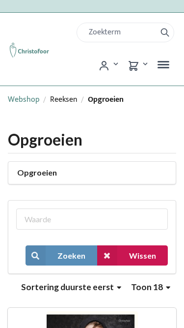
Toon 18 (147, 287)
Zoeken (71, 255)
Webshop (24, 99)
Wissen (142, 255)
